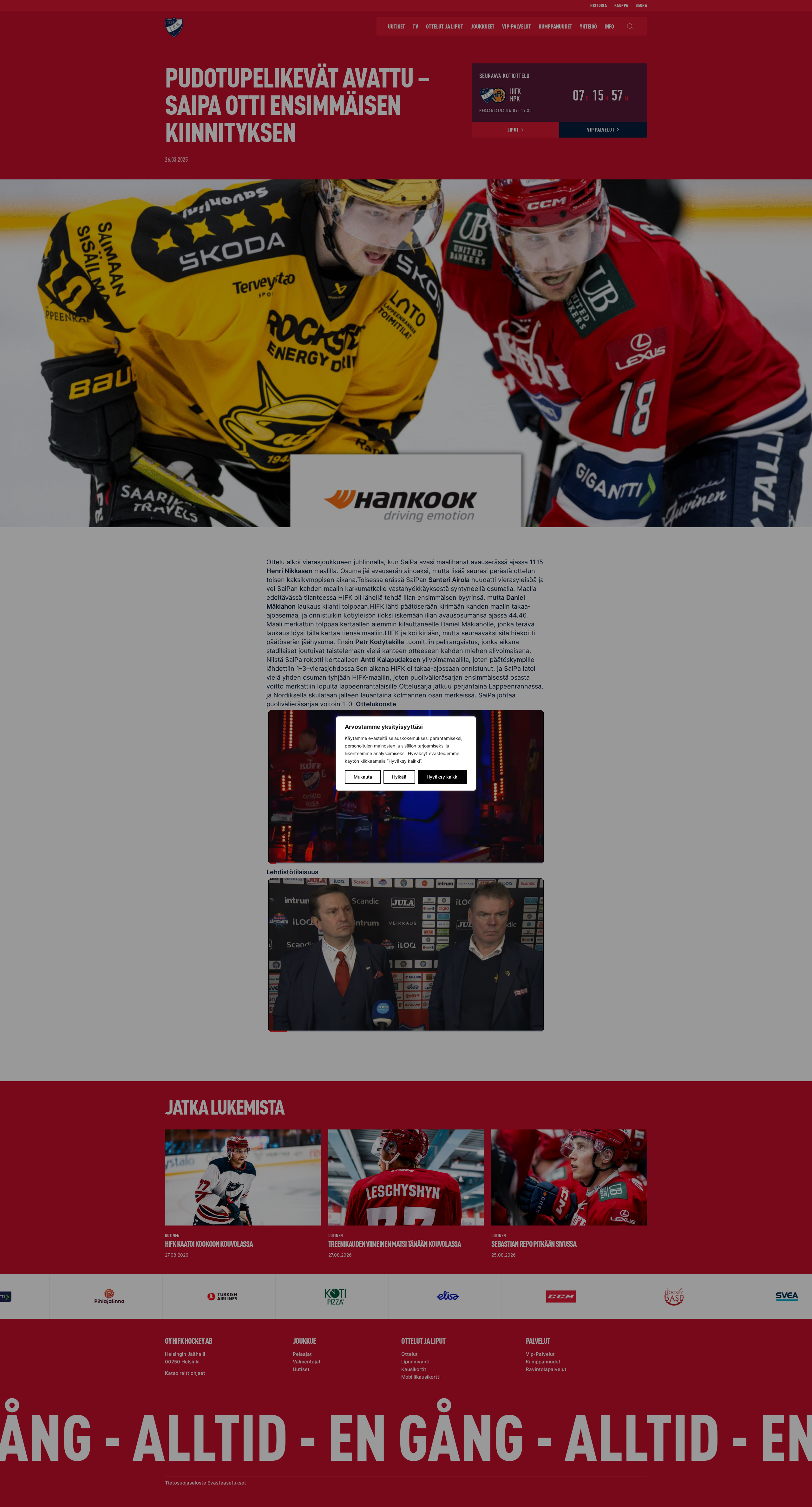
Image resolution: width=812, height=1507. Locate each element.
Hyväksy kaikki (442, 776)
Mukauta (363, 776)
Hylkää (399, 776)
